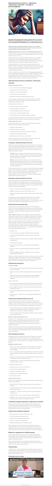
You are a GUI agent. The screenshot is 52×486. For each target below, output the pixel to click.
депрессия (30, 87)
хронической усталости (34, 51)
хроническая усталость (35, 72)
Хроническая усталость (13, 51)
